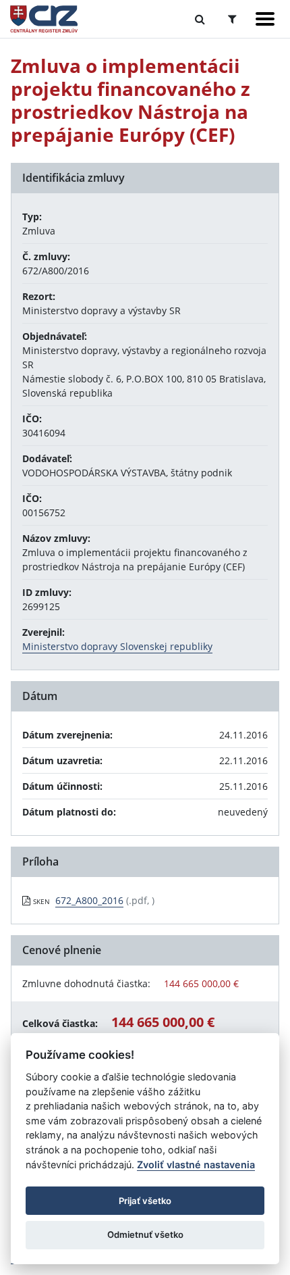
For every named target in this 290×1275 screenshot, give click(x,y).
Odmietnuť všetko (145, 1234)
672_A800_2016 (89, 900)
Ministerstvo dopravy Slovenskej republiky (117, 646)
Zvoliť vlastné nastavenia (196, 1164)
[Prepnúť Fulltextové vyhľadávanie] (200, 19)
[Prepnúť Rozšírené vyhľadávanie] (232, 19)
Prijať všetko (145, 1200)
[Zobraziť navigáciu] (265, 19)
